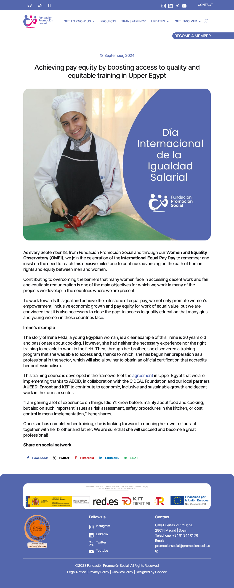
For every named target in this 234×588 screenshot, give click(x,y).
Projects (108, 21)
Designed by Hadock (151, 572)
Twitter (101, 542)
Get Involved (186, 21)
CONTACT (205, 5)
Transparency (133, 21)
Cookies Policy (122, 572)
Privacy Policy (98, 572)
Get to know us (77, 21)
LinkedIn (102, 534)
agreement (142, 375)
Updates (158, 21)
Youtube (102, 550)
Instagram (103, 526)
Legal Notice (76, 572)
